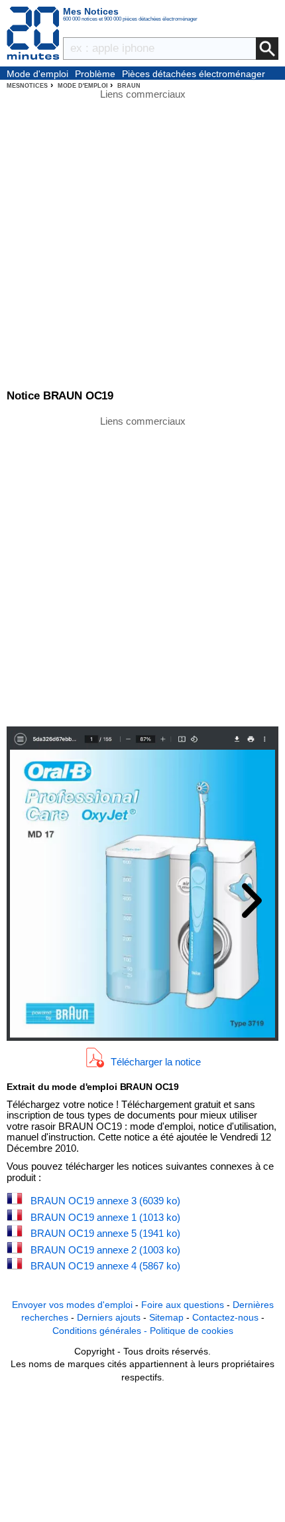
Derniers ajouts (109, 1317)
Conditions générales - (101, 1330)
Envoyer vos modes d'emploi (72, 1304)
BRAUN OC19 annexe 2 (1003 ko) (105, 1249)
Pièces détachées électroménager (193, 73)
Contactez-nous (225, 1317)
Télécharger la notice (156, 1061)
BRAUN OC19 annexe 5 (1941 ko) (105, 1233)
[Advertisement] (142, 570)
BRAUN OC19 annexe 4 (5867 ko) (105, 1265)
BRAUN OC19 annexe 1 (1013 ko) (105, 1217)
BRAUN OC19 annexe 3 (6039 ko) (105, 1200)
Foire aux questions (182, 1304)
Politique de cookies (191, 1330)
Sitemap (166, 1317)
